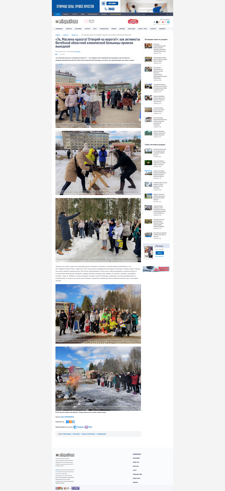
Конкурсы (153, 29)
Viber (90, 427)
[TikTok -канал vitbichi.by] (157, 23)
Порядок (57, 470)
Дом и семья (131, 29)
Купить (160, 253)
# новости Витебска (88, 434)
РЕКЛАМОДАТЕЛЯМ (92, 14)
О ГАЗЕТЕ (74, 14)
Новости (65, 35)
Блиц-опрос (136, 478)
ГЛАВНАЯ (57, 14)
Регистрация (167, 19)
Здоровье (122, 29)
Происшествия (104, 29)
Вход (161, 19)
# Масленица (67, 434)
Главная (57, 35)
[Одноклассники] (70, 421)
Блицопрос (162, 29)
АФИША (82, 14)
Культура (87, 29)
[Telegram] (73, 421)
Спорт (95, 29)
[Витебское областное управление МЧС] (75, 489)
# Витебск (76, 434)
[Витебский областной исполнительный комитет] (68, 489)
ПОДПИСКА (66, 14)
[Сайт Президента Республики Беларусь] (59, 489)
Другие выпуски (159, 256)
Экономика (78, 29)
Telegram (80, 427)
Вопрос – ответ (142, 29)
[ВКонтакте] (67, 421)
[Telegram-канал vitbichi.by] (168, 23)
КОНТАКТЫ (104, 14)
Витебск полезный (115, 14)
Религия (114, 29)
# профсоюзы (101, 434)
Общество (69, 29)
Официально (59, 29)
